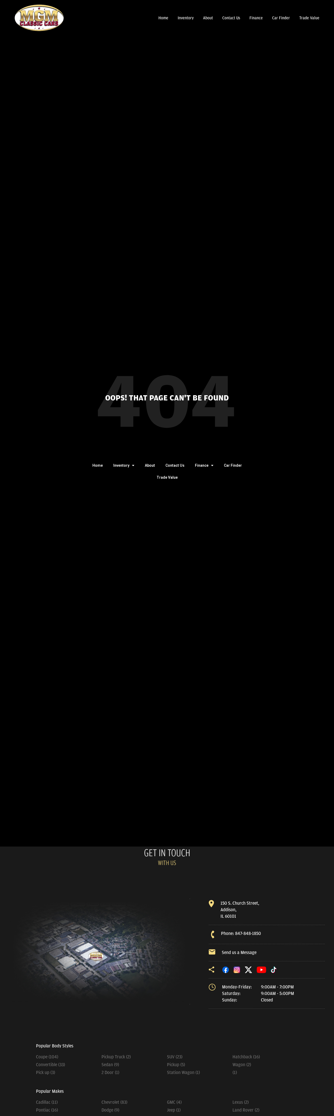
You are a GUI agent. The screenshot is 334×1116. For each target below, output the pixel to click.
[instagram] (237, 969)
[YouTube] (261, 969)
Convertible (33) (50, 1064)
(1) (234, 1072)
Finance (256, 18)
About (208, 18)
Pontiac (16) (47, 1110)
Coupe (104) (47, 1056)
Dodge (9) (110, 1110)
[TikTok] (274, 969)
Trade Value (309, 18)
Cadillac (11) (47, 1102)
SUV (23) (174, 1056)
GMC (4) (174, 1102)
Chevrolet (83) (114, 1102)
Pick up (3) (45, 1072)
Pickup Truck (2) (116, 1056)
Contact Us (231, 18)
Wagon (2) (241, 1064)
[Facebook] (225, 969)
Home (163, 18)
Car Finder (281, 18)
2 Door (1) (110, 1072)
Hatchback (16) (246, 1056)
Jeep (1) (174, 1110)
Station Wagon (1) (183, 1072)
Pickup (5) (176, 1064)
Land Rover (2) (245, 1110)
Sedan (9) (110, 1064)
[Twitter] (248, 969)
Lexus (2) (240, 1102)
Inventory (186, 18)
